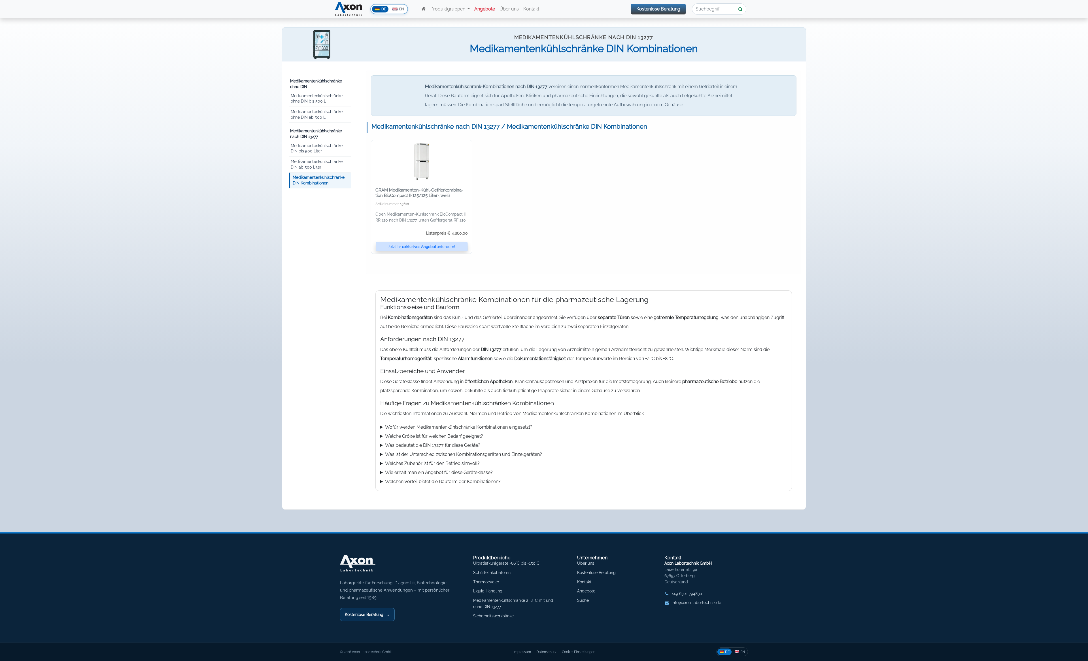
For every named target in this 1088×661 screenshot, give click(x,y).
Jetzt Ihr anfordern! (421, 247)
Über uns (509, 9)
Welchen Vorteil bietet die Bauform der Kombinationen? (443, 481)
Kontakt (531, 9)
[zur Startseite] (423, 9)
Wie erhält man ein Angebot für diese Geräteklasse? (439, 472)
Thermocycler (486, 582)
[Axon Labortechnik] (363, 566)
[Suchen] (740, 9)
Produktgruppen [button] (448, 9)
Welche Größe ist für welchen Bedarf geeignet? (434, 436)
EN (742, 652)
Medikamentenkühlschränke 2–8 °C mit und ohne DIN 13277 (513, 603)
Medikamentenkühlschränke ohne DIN (316, 84)
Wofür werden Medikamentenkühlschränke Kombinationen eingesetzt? (458, 427)
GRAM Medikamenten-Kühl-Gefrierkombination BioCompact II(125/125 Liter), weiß (419, 193)
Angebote (586, 591)
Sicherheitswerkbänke (493, 616)
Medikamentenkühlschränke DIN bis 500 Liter (317, 148)
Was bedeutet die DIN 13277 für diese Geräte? (432, 445)
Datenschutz (546, 652)
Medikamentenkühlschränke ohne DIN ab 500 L (317, 114)
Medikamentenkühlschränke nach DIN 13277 (316, 134)
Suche (583, 600)
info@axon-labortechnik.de (696, 602)
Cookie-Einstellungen (578, 652)
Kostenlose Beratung (658, 9)
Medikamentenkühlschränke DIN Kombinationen (319, 180)
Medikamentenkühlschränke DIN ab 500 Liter (317, 164)
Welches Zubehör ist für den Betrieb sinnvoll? (432, 463)
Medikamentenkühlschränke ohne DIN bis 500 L (317, 98)
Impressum (522, 652)
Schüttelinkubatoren (492, 572)
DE (727, 652)
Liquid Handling (487, 591)
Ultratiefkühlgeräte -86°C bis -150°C (506, 563)
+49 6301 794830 (687, 593)
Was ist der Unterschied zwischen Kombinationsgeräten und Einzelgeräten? (463, 454)
